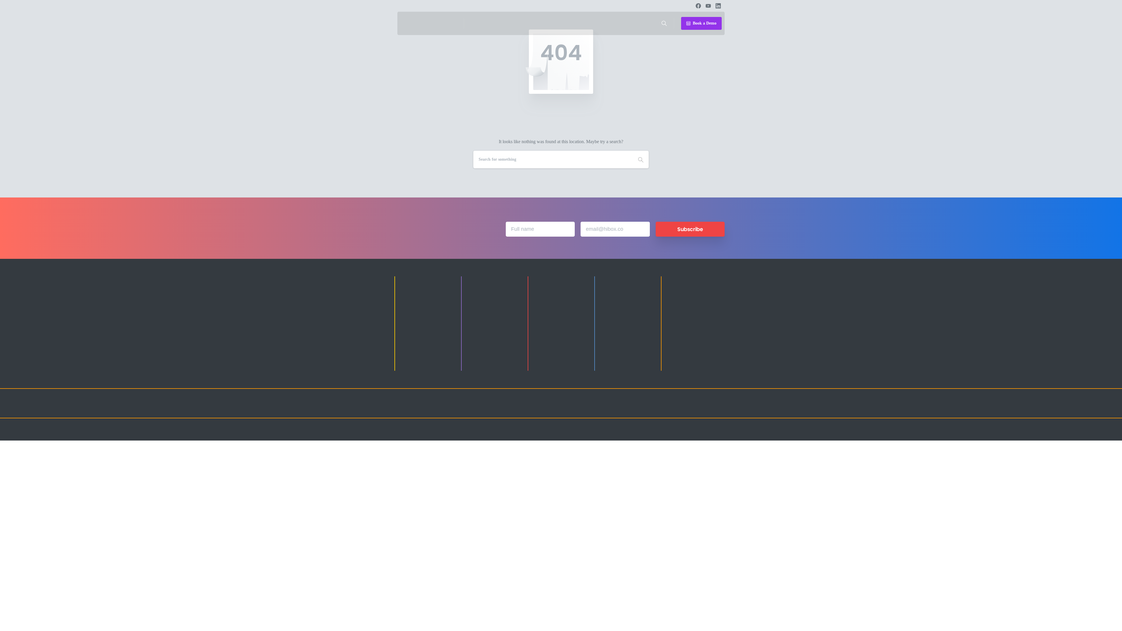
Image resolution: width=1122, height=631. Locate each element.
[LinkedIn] (718, 5)
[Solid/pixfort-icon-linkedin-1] (684, 408)
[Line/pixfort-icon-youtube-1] (695, 408)
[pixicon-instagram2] (660, 408)
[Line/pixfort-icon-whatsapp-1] (719, 408)
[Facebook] (698, 5)
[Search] (664, 23)
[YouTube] (708, 5)
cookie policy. (597, 625)
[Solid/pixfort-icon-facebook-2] (672, 408)
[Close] (614, 625)
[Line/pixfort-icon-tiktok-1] (707, 408)
